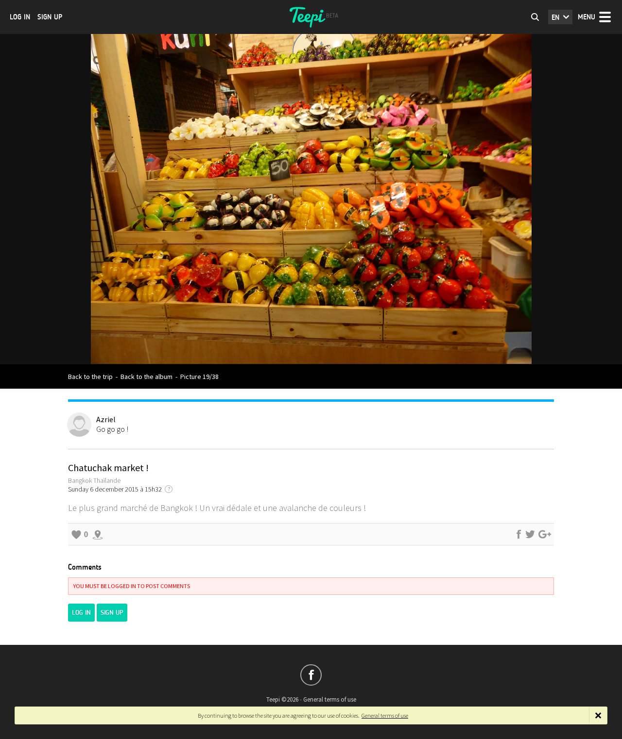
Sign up (49, 17)
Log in (20, 17)
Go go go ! (112, 429)
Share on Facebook (518, 534)
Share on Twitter (530, 534)
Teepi (311, 17)
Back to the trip (90, 376)
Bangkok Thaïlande (94, 480)
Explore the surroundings (98, 534)
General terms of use (329, 699)
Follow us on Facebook (311, 675)
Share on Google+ (545, 534)
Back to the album (147, 376)
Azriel (106, 419)
